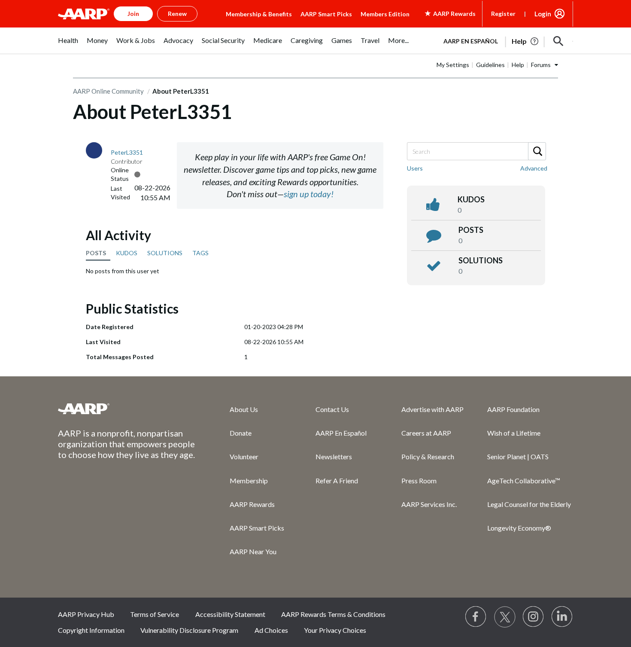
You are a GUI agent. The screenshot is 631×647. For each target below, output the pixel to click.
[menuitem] (68, 45)
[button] (558, 41)
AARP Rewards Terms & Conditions (333, 614)
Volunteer (244, 456)
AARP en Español (470, 41)
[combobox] (476, 151)
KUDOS (126, 252)
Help (518, 64)
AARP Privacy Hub (86, 614)
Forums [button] (541, 64)
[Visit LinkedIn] (562, 617)
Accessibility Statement (230, 614)
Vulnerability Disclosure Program (189, 630)
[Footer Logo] (126, 408)
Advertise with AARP (432, 409)
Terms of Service (154, 614)
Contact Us (332, 409)
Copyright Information (91, 630)
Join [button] (133, 13)
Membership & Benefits (259, 14)
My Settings (453, 64)
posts (470, 230)
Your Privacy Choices (335, 630)
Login (542, 14)
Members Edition (385, 14)
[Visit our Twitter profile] (505, 617)
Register (503, 13)
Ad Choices (271, 630)
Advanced (533, 168)
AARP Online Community (108, 91)
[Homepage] (83, 13)
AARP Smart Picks (326, 14)
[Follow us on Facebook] (476, 617)
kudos (471, 199)
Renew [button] (177, 13)
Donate (241, 433)
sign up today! (309, 194)
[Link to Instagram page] (533, 617)
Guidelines (490, 64)
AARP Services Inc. (429, 504)
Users (415, 168)
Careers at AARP (426, 433)
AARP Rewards (252, 504)
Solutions (480, 260)
